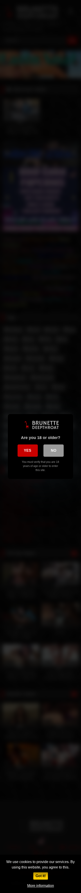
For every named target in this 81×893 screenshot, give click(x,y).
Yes (27, 450)
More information (40, 886)
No (53, 450)
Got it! (41, 876)
